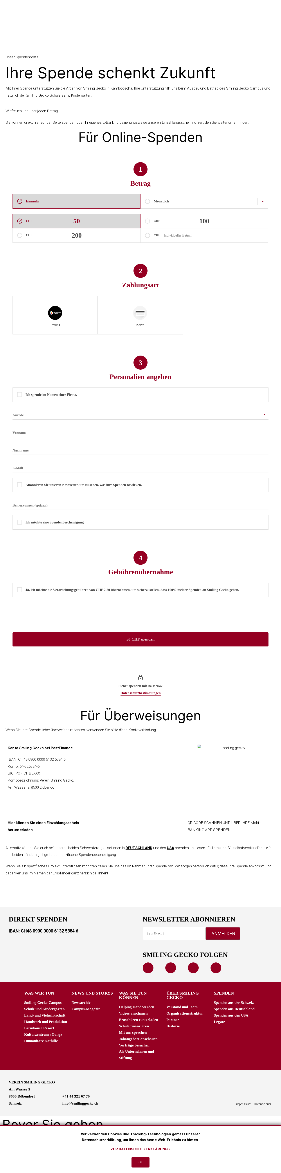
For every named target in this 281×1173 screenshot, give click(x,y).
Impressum (244, 1104)
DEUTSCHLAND (139, 848)
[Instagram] (216, 967)
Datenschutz (262, 1104)
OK (140, 1162)
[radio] (55, 315)
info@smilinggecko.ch (80, 1103)
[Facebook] (148, 967)
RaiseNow (155, 686)
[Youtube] (170, 967)
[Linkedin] (193, 967)
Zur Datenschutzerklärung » (140, 1149)
